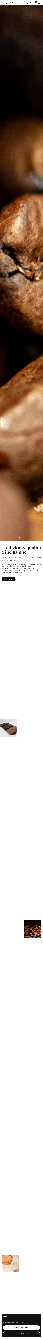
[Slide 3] (21, 537)
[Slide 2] (19, 537)
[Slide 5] (25, 537)
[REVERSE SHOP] (8, 2)
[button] (27, 2)
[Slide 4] (23, 537)
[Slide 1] (17, 537)
